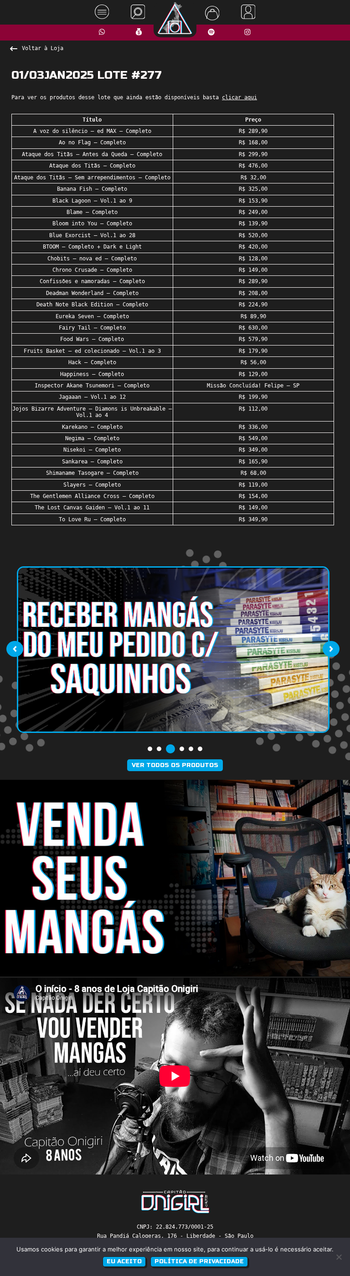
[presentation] (14, 648)
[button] (150, 749)
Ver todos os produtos (175, 765)
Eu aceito (124, 1261)
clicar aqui (239, 97)
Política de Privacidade (199, 1261)
